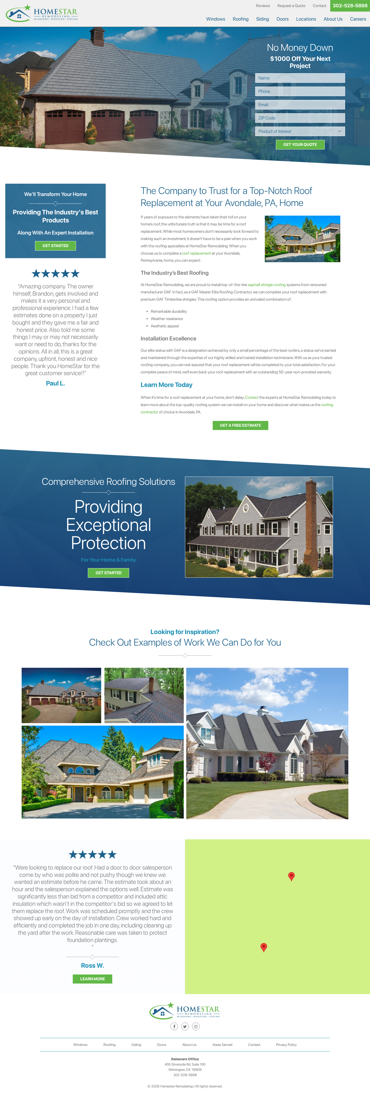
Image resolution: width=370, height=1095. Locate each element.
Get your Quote (300, 144)
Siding (262, 19)
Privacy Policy (286, 1044)
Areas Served (222, 1044)
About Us (333, 19)
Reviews (263, 5)
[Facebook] (174, 1026)
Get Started (55, 245)
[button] (264, 947)
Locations (306, 19)
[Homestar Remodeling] (42, 13)
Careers (358, 19)
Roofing (241, 19)
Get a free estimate (240, 425)
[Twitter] (185, 1026)
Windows (215, 19)
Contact (319, 5)
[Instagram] (196, 1026)
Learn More (92, 978)
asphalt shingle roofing (267, 284)
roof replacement (196, 253)
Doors (283, 19)
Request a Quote (291, 5)
